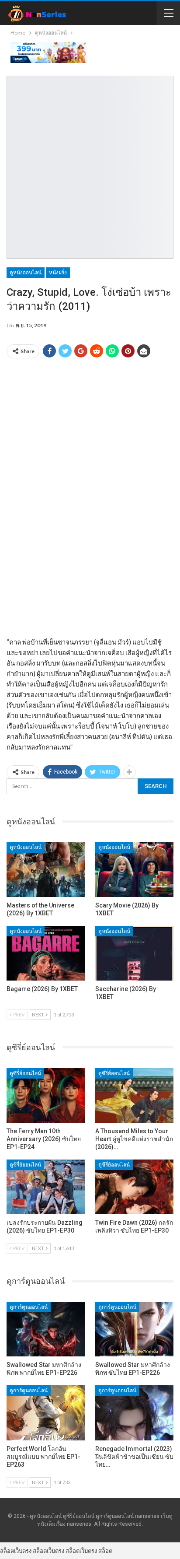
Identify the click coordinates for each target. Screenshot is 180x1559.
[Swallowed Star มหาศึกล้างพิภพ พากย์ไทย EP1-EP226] (46, 1329)
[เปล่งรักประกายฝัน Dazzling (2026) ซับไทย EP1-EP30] (46, 1187)
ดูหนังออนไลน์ (26, 273)
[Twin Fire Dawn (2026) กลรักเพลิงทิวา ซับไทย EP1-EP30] (134, 1187)
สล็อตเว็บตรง (15, 1550)
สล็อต (105, 1550)
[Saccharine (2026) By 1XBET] (134, 953)
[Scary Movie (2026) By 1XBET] (134, 869)
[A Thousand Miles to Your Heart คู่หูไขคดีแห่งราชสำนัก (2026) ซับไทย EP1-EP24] (134, 1095)
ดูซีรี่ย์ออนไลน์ (25, 1073)
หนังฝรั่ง (58, 273)
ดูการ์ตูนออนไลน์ (29, 1307)
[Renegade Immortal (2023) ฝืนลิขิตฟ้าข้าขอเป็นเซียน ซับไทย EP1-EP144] (134, 1412)
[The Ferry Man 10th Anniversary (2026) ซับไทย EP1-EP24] (46, 1095)
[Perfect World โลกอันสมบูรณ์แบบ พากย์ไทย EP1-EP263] (46, 1412)
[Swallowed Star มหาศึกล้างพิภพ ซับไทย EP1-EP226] (134, 1329)
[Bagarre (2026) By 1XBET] (46, 953)
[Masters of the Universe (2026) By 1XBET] (46, 869)
